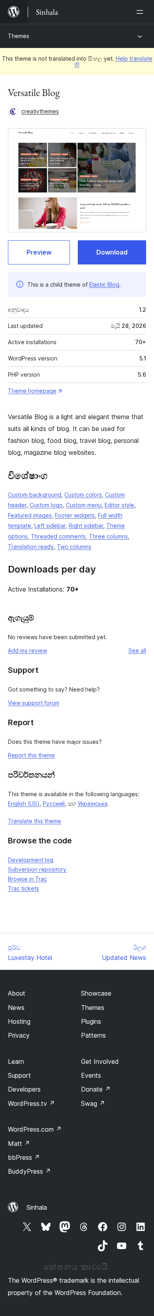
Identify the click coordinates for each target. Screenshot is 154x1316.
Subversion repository (37, 869)
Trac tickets (23, 888)
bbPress (24, 1157)
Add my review (27, 650)
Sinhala (36, 1207)
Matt (19, 1143)
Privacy (19, 1035)
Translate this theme (34, 821)
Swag (93, 1103)
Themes (18, 36)
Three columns (108, 536)
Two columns (74, 546)
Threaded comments (58, 536)
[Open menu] (141, 12)
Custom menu (83, 505)
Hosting (19, 1021)
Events (91, 1075)
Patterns (93, 1035)
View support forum (33, 702)
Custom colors (83, 494)
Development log (30, 859)
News (16, 1007)
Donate (96, 1089)
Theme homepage (32, 390)
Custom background (34, 494)
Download (112, 252)
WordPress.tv (31, 1103)
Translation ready (31, 546)
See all (137, 650)
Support (19, 1075)
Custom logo (46, 505)
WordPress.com (35, 1129)
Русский (54, 803)
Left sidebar (50, 525)
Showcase (96, 993)
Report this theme (31, 755)
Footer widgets (75, 515)
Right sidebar (86, 525)
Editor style (119, 505)
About (16, 993)
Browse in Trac (27, 878)
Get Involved (100, 1061)
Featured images (30, 515)
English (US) (23, 803)
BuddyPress (29, 1171)
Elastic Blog (104, 284)
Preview (38, 252)
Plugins (91, 1021)
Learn (16, 1061)
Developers (24, 1089)
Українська (92, 803)
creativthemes (40, 111)
